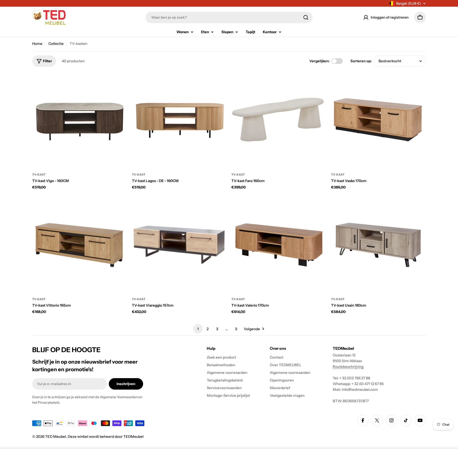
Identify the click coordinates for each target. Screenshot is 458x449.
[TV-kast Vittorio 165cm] (79, 244)
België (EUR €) (408, 3)
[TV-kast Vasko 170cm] (378, 120)
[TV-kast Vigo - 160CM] (79, 120)
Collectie (56, 43)
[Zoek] (306, 17)
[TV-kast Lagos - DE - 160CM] (179, 120)
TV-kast (39, 174)
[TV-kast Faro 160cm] (278, 120)
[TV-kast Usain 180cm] (378, 244)
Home (37, 43)
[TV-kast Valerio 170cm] (278, 244)
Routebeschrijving (348, 366)
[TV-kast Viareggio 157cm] (179, 244)
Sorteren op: (361, 61)
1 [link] (198, 329)
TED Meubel (55, 436)
